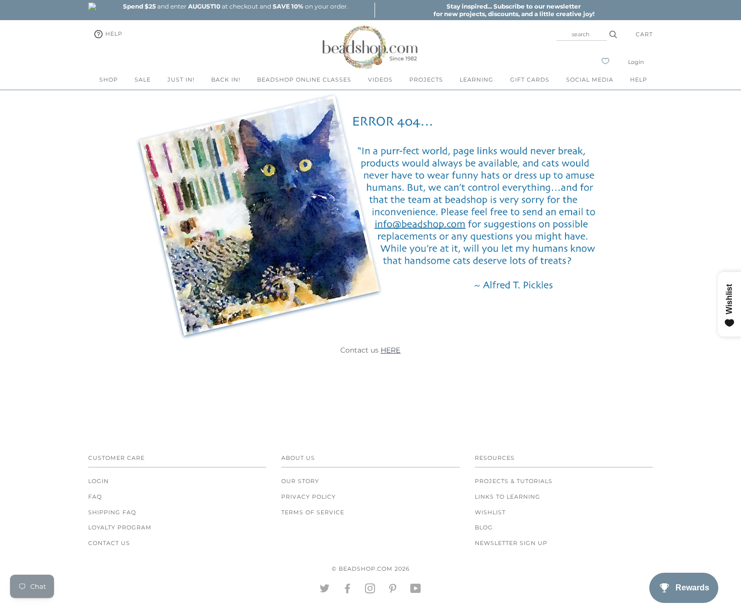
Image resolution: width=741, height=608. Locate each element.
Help (112, 33)
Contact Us (109, 543)
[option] (235, 6)
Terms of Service (312, 512)
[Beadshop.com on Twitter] (325, 590)
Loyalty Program (120, 527)
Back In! (225, 79)
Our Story (300, 481)
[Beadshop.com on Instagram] (370, 590)
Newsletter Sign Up (511, 543)
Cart (644, 34)
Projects (426, 79)
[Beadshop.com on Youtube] (415, 590)
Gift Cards (529, 79)
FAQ (95, 496)
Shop (108, 79)
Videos (380, 79)
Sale (143, 79)
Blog (484, 527)
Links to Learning (507, 496)
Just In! (181, 79)
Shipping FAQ (112, 512)
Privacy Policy (308, 496)
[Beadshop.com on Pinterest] (393, 590)
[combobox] (582, 34)
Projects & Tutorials (513, 481)
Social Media (589, 79)
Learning (476, 79)
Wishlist (490, 512)
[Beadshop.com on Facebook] (347, 590)
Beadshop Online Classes (304, 79)
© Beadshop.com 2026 (371, 568)
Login (636, 61)
